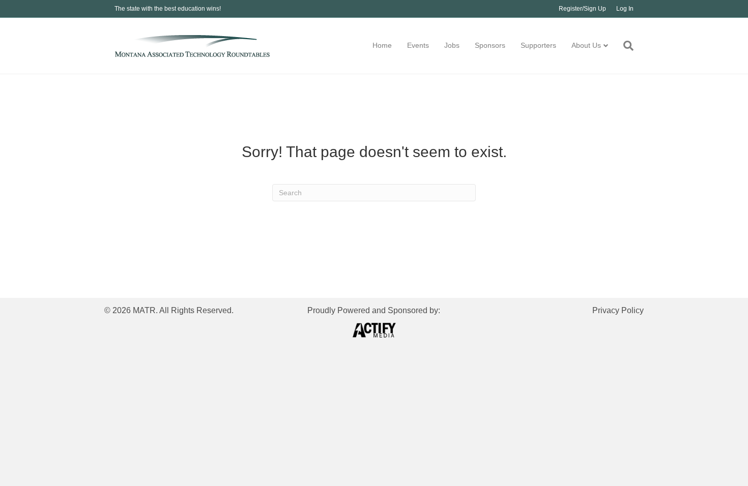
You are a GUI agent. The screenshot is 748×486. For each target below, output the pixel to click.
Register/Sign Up (582, 8)
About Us (586, 45)
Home (382, 45)
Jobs (451, 45)
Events (418, 45)
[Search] (625, 45)
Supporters (538, 45)
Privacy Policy (618, 310)
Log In (625, 8)
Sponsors (490, 45)
